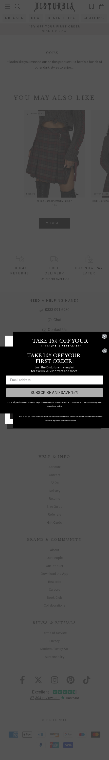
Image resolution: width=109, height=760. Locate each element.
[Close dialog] (104, 336)
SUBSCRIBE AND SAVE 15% (54, 392)
